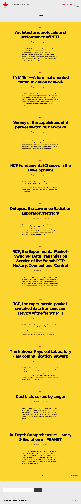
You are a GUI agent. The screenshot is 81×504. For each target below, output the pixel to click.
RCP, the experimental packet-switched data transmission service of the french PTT (40, 308)
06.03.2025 (47, 42)
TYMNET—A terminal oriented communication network (40, 79)
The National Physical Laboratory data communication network (40, 354)
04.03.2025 (47, 270)
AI (67, 4)
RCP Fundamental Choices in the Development (40, 167)
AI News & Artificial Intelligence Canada (17, 500)
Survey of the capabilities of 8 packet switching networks (40, 124)
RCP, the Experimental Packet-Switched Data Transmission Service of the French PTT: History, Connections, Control (40, 258)
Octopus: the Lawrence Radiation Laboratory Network (40, 211)
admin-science (37, 42)
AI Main (64, 4)
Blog (71, 4)
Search (4, 487)
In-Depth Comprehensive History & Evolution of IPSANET (40, 437)
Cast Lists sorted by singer (40, 396)
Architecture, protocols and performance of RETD (40, 34)
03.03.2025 (47, 444)
